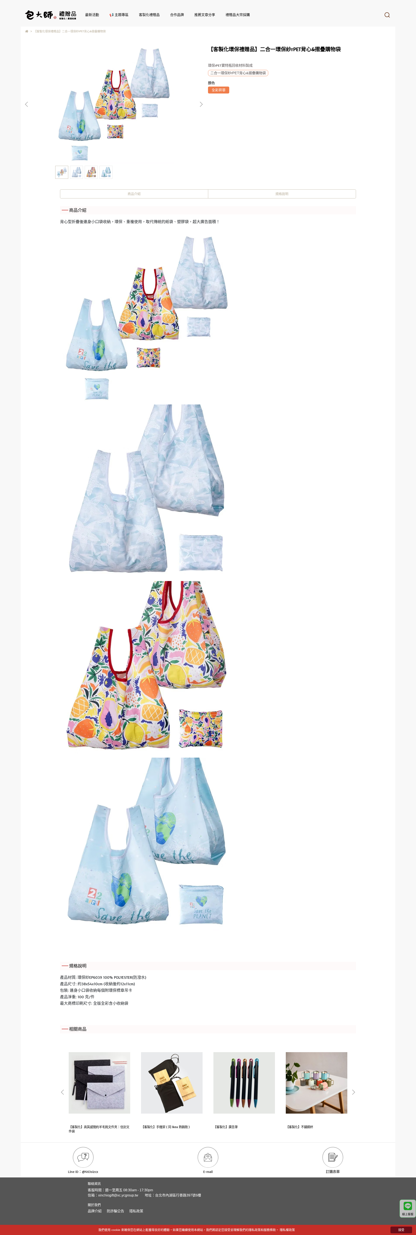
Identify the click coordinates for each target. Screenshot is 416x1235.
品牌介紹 (95, 1211)
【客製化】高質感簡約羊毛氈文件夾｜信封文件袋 (99, 1129)
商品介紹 (134, 194)
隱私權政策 (287, 1230)
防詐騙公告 (115, 1211)
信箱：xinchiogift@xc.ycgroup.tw (113, 1195)
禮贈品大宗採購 (238, 15)
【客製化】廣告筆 (225, 1127)
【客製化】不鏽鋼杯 (299, 1127)
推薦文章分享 (204, 15)
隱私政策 (136, 1211)
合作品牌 (177, 15)
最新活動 (92, 15)
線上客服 (407, 1214)
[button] (201, 104)
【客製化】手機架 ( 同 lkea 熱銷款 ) (165, 1127)
